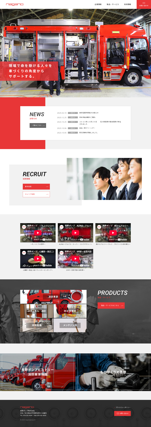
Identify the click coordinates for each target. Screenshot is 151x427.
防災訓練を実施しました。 (89, 132)
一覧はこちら (37, 125)
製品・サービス (113, 4)
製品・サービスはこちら (110, 305)
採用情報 (127, 4)
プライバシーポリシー (123, 407)
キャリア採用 (30, 194)
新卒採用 (28, 186)
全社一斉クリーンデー (87, 128)
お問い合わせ (124, 413)
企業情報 (98, 4)
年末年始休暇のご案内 (87, 117)
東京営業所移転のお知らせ (89, 113)
